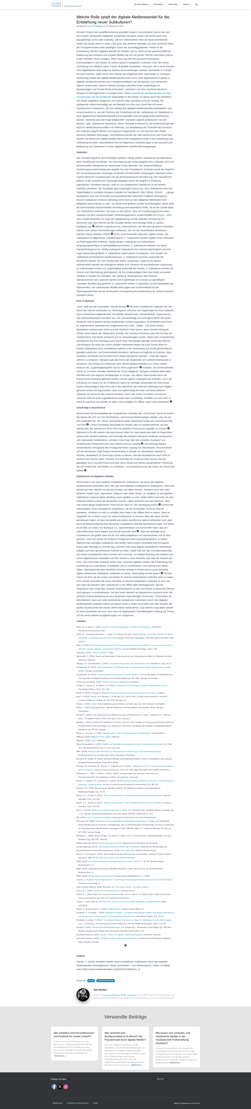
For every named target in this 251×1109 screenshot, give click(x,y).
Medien (93, 696)
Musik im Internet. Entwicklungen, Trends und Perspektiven (126, 627)
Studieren (158, 4)
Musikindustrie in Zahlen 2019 (101, 876)
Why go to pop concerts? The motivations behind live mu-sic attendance (133, 803)
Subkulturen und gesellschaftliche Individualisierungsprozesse (121, 821)
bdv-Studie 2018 (127, 850)
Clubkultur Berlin (114, 909)
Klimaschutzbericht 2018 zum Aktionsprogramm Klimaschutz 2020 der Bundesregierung (124, 751)
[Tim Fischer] (83, 995)
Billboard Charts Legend (101, 737)
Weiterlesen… (60, 1056)
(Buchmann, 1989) (162, 215)
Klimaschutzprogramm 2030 (110, 843)
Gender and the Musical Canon (106, 891)
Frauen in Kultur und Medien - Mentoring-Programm (121, 935)
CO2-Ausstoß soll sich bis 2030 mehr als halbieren (119, 847)
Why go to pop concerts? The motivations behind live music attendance (133, 795)
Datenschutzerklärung (78, 1103)
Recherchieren (141, 4)
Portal (186, 4)
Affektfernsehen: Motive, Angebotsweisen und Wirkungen (126, 733)
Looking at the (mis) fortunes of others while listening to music (141, 685)
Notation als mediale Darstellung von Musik (109, 810)
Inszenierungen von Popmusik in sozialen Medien (117, 674)
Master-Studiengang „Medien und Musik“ (120, 995)
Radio (94, 704)
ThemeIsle (196, 1103)
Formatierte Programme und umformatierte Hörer (129, 663)
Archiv (160, 1079)
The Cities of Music (123, 887)
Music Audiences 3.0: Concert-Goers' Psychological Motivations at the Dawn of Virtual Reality (133, 880)
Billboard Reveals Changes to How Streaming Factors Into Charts (129, 693)
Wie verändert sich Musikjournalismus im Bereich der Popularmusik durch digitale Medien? (125, 1036)
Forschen (173, 4)
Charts (94, 740)
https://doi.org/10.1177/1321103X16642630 (117, 858)
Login (95, 1103)
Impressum (57, 1103)
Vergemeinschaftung (106, 980)
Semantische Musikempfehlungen (106, 927)
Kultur (91, 980)
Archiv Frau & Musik (111, 682)
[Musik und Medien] (66, 5)
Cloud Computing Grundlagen (99, 817)
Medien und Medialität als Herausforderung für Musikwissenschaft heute (132, 744)
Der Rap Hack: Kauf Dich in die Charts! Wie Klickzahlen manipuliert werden (130, 902)
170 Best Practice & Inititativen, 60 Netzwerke (119, 938)
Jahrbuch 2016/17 (99, 653)
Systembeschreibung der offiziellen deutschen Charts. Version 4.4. (116, 861)
